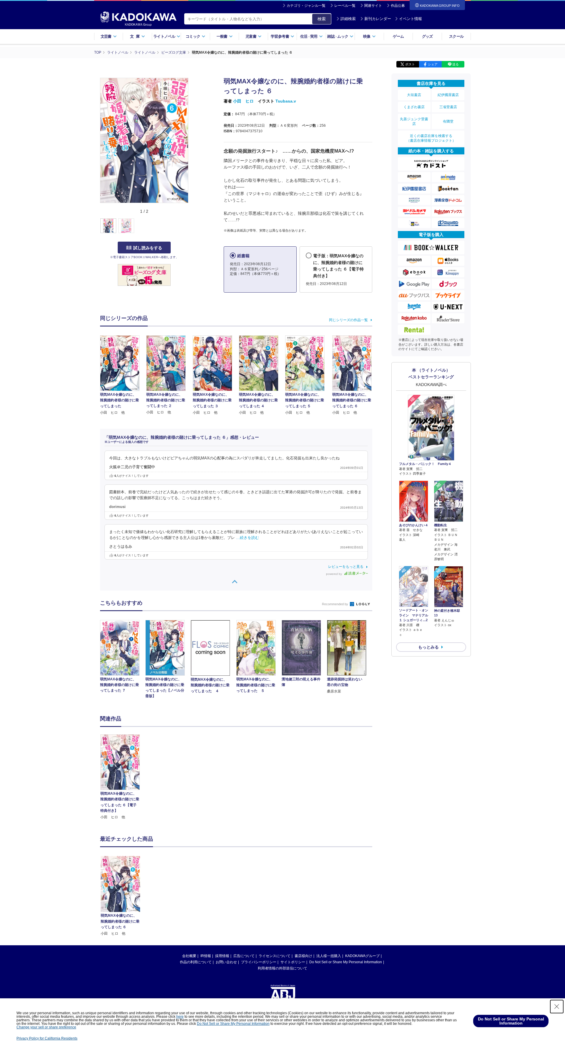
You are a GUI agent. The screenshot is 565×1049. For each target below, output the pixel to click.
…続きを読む (247, 538)
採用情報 (222, 956)
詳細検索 (348, 19)
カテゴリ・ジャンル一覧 (306, 6)
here (180, 1016)
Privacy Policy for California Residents (46, 1038)
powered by (334, 573)
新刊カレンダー (377, 19)
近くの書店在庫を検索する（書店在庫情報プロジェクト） (431, 138)
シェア (433, 64)
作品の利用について (196, 962)
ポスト (410, 64)
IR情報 (205, 956)
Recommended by (335, 604)
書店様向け (303, 956)
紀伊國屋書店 (448, 95)
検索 (322, 19)
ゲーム (398, 36)
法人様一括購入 (328, 956)
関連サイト (373, 6)
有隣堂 (448, 121)
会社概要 (189, 956)
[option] (123, 777)
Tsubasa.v (285, 101)
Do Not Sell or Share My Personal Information (345, 962)
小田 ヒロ (243, 101)
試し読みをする (147, 247)
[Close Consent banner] (556, 1006)
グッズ (427, 36)
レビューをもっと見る (345, 567)
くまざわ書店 (414, 107)
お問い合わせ (226, 962)
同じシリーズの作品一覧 (348, 320)
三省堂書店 (448, 107)
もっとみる (428, 647)
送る (455, 64)
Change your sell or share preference (46, 1027)
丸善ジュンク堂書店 (414, 121)
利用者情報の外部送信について (282, 968)
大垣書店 (414, 95)
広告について (244, 956)
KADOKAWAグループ (362, 956)
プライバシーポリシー (258, 962)
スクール (456, 36)
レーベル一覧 (344, 6)
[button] (192, 226)
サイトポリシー (292, 962)
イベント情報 (410, 19)
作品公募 (398, 6)
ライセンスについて (274, 956)
